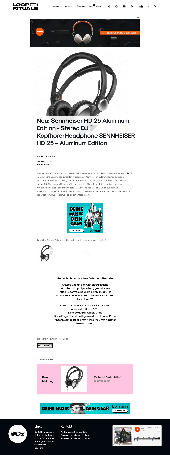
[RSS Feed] (148, 6)
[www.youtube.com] (124, 6)
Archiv (52, 359)
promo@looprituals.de (79, 435)
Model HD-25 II (122, 191)
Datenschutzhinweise (44, 435)
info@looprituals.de (80, 438)
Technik (55, 6)
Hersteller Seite (60, 338)
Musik (68, 6)
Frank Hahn (43, 164)
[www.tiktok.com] (109, 6)
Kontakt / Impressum (44, 432)
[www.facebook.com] (131, 6)
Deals (90, 6)
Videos (99, 6)
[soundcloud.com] (140, 6)
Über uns (81, 6)
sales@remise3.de (78, 432)
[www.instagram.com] (116, 6)
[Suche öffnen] (155, 6)
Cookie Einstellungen (44, 438)
